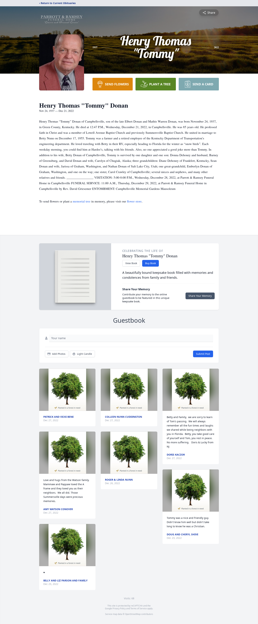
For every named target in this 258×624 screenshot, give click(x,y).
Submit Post (203, 353)
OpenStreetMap (133, 614)
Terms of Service (138, 608)
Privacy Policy (119, 608)
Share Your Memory (200, 295)
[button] (67, 390)
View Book (131, 263)
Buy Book (150, 263)
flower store (134, 201)
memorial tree (81, 201)
